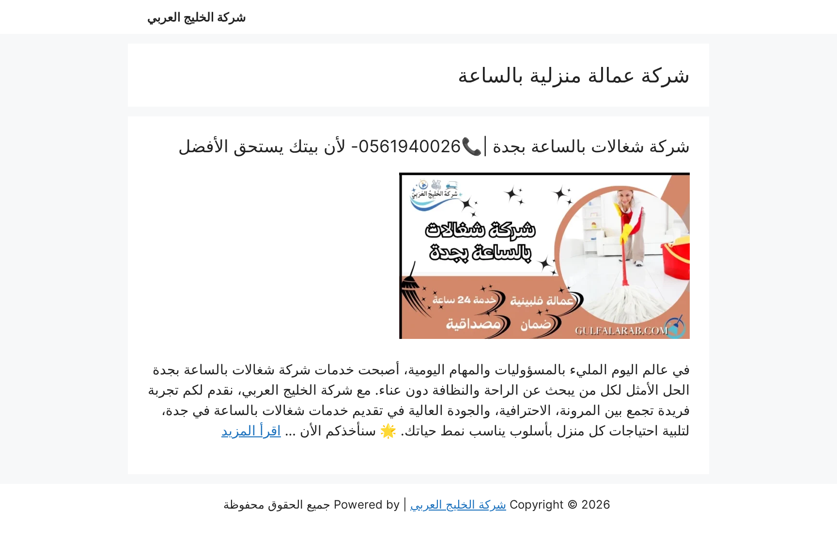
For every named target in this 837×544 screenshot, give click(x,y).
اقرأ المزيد (251, 430)
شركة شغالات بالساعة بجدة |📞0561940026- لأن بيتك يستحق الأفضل (434, 146)
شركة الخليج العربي (196, 17)
